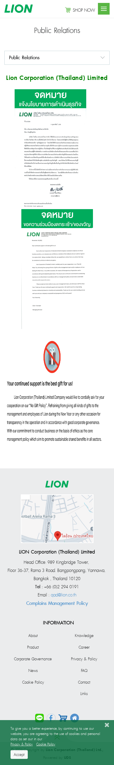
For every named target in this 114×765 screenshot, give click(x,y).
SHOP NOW (84, 10)
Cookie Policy (33, 682)
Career (84, 647)
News (33, 671)
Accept (19, 755)
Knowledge (84, 636)
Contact (84, 682)
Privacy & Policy (84, 659)
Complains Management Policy (57, 603)
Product (33, 647)
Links (84, 694)
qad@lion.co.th (63, 595)
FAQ (84, 671)
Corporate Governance (33, 659)
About (33, 636)
